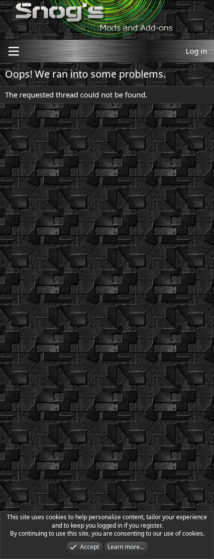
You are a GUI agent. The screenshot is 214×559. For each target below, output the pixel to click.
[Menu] (13, 51)
